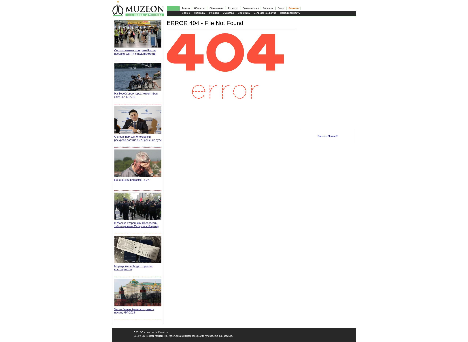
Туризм (186, 8)
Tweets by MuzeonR (328, 136)
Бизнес (186, 13)
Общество (228, 13)
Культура (233, 8)
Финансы (214, 13)
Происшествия (251, 8)
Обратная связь (148, 332)
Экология (268, 8)
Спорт (281, 8)
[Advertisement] (327, 75)
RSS (136, 332)
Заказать (294, 8)
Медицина (199, 13)
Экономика (244, 13)
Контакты (163, 332)
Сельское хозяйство (265, 13)
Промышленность (290, 13)
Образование (217, 8)
